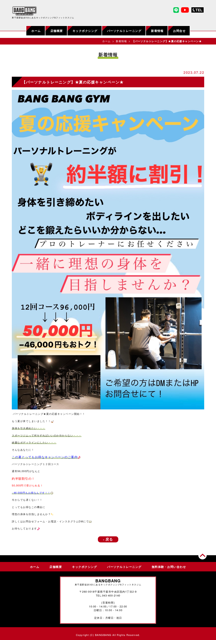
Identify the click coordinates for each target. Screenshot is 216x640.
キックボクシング (85, 31)
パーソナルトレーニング (124, 31)
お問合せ (179, 31)
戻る (108, 539)
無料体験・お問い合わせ (169, 567)
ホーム (36, 31)
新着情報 (157, 31)
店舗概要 (56, 31)
